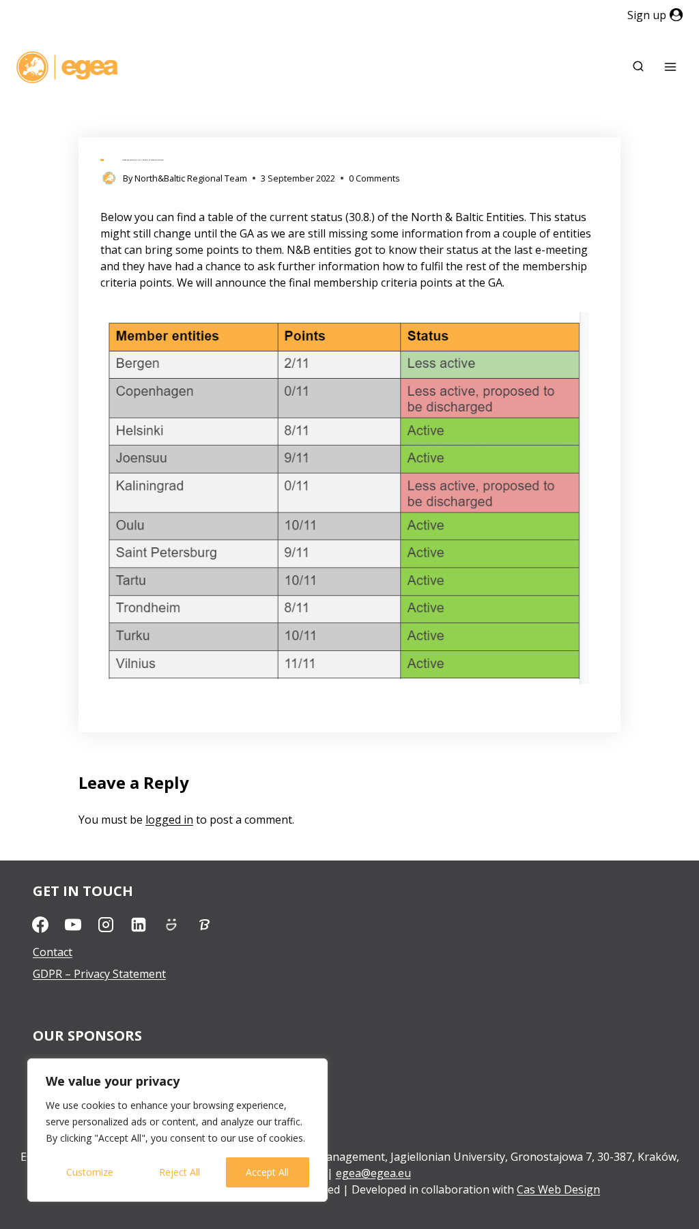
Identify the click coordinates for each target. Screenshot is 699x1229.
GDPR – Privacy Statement (99, 973)
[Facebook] (40, 924)
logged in (169, 819)
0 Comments (374, 178)
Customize (89, 1172)
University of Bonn (81, 1085)
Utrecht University (79, 1063)
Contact (52, 951)
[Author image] (108, 178)
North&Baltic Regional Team (190, 178)
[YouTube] (73, 924)
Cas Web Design (558, 1189)
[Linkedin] (138, 924)
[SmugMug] (171, 924)
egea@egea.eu (373, 1173)
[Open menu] (670, 67)
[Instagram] (105, 924)
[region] (177, 1130)
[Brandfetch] (204, 924)
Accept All (267, 1172)
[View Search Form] (638, 67)
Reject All (179, 1172)
